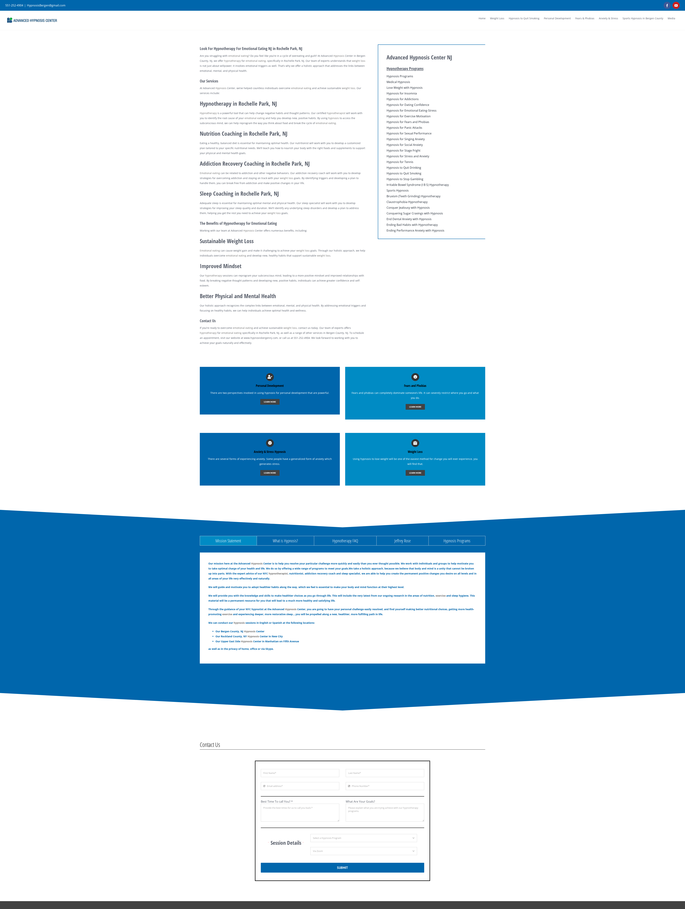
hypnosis (333, 118)
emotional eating (238, 55)
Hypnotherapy (208, 113)
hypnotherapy (232, 60)
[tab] (228, 541)
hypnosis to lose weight (374, 459)
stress (275, 464)
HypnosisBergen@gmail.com (46, 5)
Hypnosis (338, 55)
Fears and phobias (363, 393)
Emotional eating (210, 173)
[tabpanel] (342, 608)
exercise (441, 595)
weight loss (358, 60)
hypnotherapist (336, 113)
